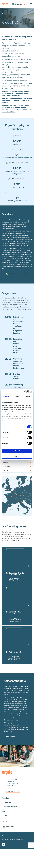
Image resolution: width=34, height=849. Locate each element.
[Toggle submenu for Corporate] (24, 4)
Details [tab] (17, 396)
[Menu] (30, 4)
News (4, 811)
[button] (17, 462)
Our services (7, 802)
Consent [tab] (6, 396)
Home (3, 14)
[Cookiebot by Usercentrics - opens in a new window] (24, 391)
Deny (17, 456)
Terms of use (17, 836)
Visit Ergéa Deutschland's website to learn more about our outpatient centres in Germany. (17, 101)
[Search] (30, 821)
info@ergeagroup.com (13, 791)
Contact (5, 815)
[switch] (29, 432)
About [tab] (28, 396)
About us (5, 798)
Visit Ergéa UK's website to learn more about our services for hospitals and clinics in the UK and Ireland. (15, 94)
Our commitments (9, 807)
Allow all (17, 451)
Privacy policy (6, 836)
